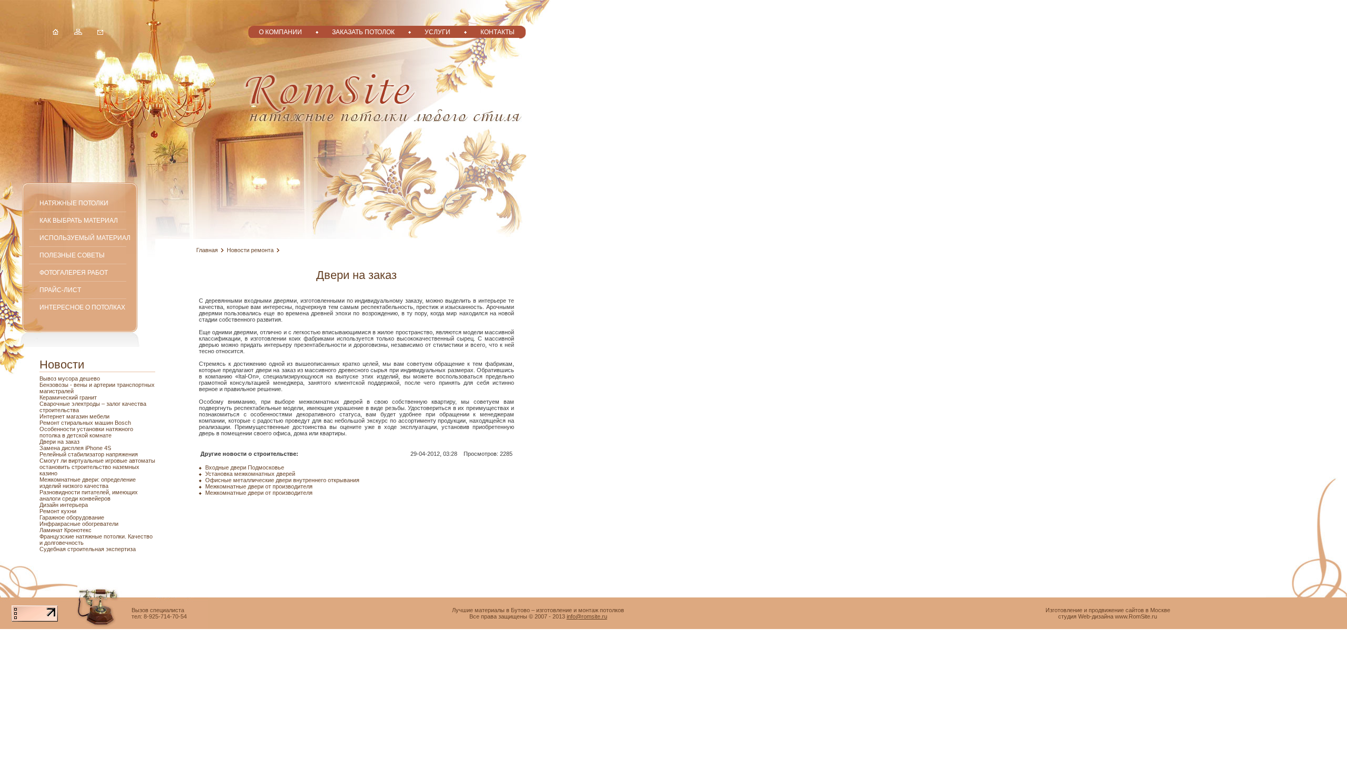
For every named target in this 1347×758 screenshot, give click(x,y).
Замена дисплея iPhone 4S (75, 448)
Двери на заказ (59, 441)
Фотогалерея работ (73, 272)
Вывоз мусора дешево (69, 378)
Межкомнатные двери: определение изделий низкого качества (87, 482)
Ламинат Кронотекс (65, 530)
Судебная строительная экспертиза (87, 549)
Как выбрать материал (78, 220)
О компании (280, 31)
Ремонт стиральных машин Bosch (85, 423)
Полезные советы (72, 255)
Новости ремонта (250, 250)
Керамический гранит (68, 397)
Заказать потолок (363, 31)
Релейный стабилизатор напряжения (88, 454)
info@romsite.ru (587, 616)
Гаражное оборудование (71, 517)
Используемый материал (84, 237)
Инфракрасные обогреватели (78, 524)
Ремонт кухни (57, 511)
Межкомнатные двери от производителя (259, 486)
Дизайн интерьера (63, 505)
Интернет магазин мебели (74, 416)
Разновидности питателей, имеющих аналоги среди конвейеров (88, 495)
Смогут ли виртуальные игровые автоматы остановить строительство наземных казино (97, 466)
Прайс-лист (60, 289)
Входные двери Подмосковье (244, 467)
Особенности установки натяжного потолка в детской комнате (86, 432)
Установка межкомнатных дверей (250, 474)
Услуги (437, 31)
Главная (207, 250)
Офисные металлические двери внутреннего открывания (282, 480)
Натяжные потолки (73, 203)
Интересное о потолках (82, 307)
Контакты (497, 31)
